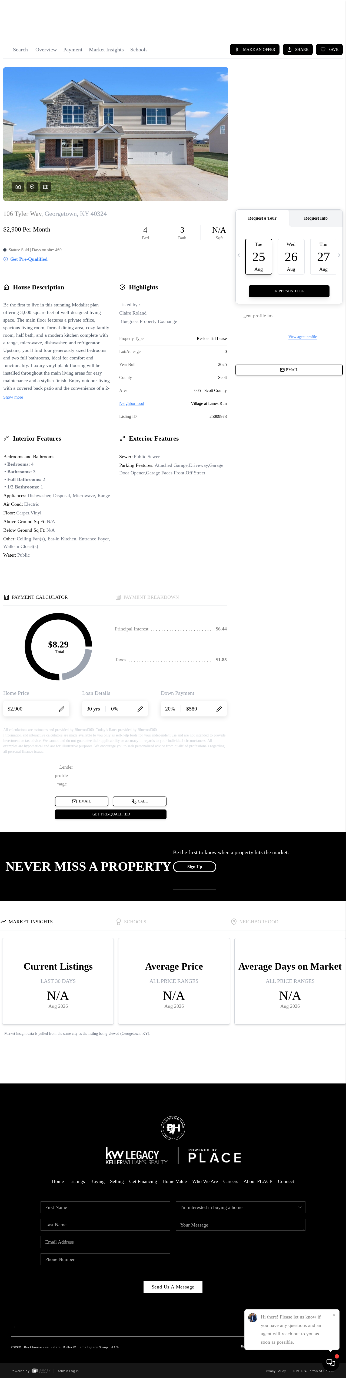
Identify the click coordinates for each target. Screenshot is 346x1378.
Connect (286, 1181)
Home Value (174, 1181)
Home (58, 1181)
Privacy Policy (275, 1371)
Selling (117, 1181)
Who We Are (205, 1181)
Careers (230, 1181)
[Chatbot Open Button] (331, 1363)
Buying (97, 1181)
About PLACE (258, 1181)
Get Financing (143, 1181)
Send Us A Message (173, 1287)
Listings (77, 1181)
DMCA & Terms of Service (314, 1371)
